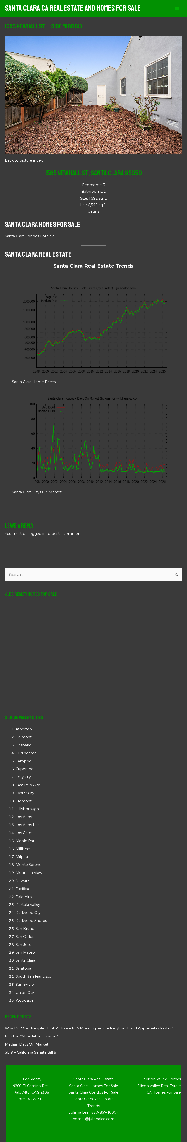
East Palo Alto (28, 785)
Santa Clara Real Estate (38, 254)
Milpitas (22, 856)
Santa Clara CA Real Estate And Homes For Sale (72, 8)
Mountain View (29, 873)
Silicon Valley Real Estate (159, 1086)
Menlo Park (26, 841)
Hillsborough (27, 809)
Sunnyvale (25, 984)
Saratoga (23, 968)
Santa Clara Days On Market (37, 492)
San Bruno (25, 928)
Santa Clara (25, 960)
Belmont (24, 737)
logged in (37, 534)
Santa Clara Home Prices (34, 382)
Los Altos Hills (28, 825)
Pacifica (22, 889)
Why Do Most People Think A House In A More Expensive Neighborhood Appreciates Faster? (89, 1028)
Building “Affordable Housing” (31, 1036)
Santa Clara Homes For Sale (42, 224)
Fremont (24, 801)
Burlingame (26, 753)
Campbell (24, 761)
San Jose (23, 944)
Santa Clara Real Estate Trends (93, 266)
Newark (22, 881)
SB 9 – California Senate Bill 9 (30, 1052)
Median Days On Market (26, 1044)
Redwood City (28, 912)
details (93, 211)
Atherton (24, 729)
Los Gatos (24, 833)
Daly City (23, 777)
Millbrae (23, 849)
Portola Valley (28, 904)
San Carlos (25, 936)
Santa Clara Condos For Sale (30, 236)
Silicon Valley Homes (162, 1079)
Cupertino (25, 769)
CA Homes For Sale (164, 1092)
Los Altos (24, 817)
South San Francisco (33, 976)
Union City (25, 992)
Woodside (25, 1000)
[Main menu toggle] (177, 8)
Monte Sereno (29, 865)
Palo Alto (24, 897)
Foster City (25, 793)
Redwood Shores (31, 920)
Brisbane (23, 745)
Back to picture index (24, 160)
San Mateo (25, 952)
